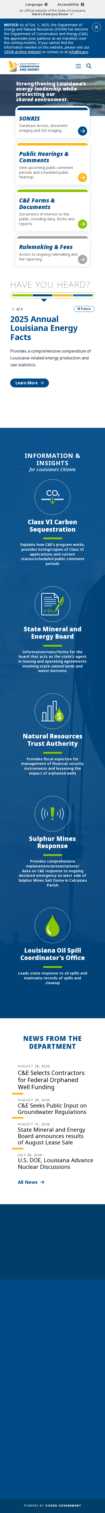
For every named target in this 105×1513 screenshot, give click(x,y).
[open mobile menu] (78, 66)
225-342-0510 (55, 1338)
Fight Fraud (65, 1447)
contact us (47, 1381)
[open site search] (88, 66)
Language (34, 4)
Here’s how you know (50, 14)
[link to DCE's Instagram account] (57, 1403)
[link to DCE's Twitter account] (67, 1403)
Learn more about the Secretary (52, 1265)
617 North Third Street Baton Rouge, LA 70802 (52, 1329)
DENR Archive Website (22, 51)
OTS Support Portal (73, 1440)
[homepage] (24, 66)
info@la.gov (78, 51)
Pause (86, 309)
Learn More (27, 382)
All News (28, 1182)
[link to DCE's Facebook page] (38, 1403)
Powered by (52, 1505)
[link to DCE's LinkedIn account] (47, 1403)
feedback (45, 1391)
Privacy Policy (68, 1454)
